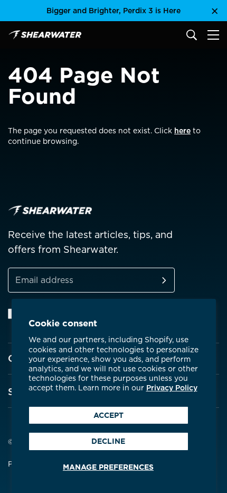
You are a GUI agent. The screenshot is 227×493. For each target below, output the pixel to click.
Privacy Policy (171, 388)
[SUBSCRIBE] (151, 280)
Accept (108, 415)
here (182, 130)
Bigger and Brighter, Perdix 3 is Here (113, 10)
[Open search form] (191, 35)
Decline (108, 441)
